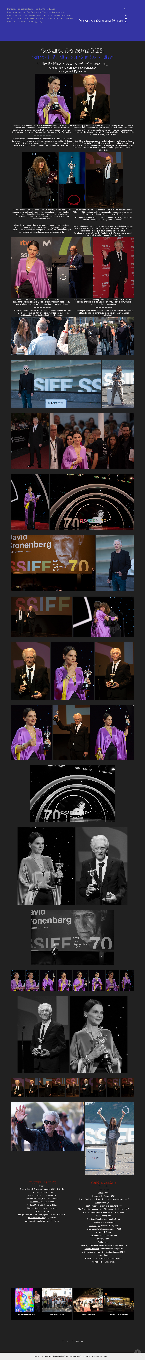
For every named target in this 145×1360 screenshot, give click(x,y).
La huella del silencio (36, 1218)
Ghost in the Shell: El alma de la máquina (35, 1189)
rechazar (104, 1356)
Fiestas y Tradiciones (53, 12)
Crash (92, 1235)
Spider (100, 1242)
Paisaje (69, 18)
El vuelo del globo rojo (35, 1208)
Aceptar (95, 1356)
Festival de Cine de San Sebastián (24, 12)
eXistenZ (100, 1238)
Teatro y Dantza (25, 22)
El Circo (43, 9)
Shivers (81, 1199)
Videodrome (101, 1215)
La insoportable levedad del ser (36, 1221)
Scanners (87, 1212)
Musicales (29, 18)
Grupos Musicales (62, 15)
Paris (37, 1211)
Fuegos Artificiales (17, 15)
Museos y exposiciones (47, 18)
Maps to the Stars (92, 1258)
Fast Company (91, 1206)
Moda (20, 18)
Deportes (11, 9)
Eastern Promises (91, 1248)
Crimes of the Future (100, 1196)
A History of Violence (89, 1245)
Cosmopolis (34, 1202)
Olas (62, 18)
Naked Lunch (91, 1229)
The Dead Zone (93, 1219)
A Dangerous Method (91, 1252)
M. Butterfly (101, 1232)
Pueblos (11, 22)
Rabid (97, 1202)
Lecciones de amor (33, 1198)
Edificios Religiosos (28, 9)
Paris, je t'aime (23, 1214)
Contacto (38, 22)
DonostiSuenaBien (100, 20)
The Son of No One (34, 1205)
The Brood (82, 1209)
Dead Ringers (94, 1225)
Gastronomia (34, 15)
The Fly (96, 1222)
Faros (52, 9)
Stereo (100, 1192)
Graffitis (47, 15)
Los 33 (33, 1192)
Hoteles (11, 18)
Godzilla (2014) (33, 1195)
